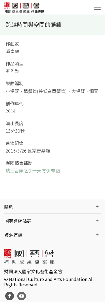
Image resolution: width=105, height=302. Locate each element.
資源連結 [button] (13, 234)
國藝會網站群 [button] (17, 220)
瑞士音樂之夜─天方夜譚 (30, 170)
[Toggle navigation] (97, 7)
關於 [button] (8, 206)
